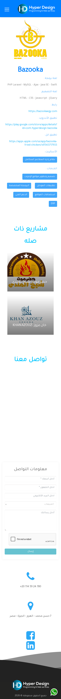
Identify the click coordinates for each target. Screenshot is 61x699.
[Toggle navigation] (7, 10)
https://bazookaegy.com (42, 111)
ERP (53, 204)
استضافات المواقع (45, 195)
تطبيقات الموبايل (46, 185)
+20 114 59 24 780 (30, 586)
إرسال (31, 551)
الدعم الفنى (21, 195)
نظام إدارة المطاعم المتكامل (40, 159)
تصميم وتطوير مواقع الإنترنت (39, 176)
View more (28, 271)
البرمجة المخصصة (19, 185)
